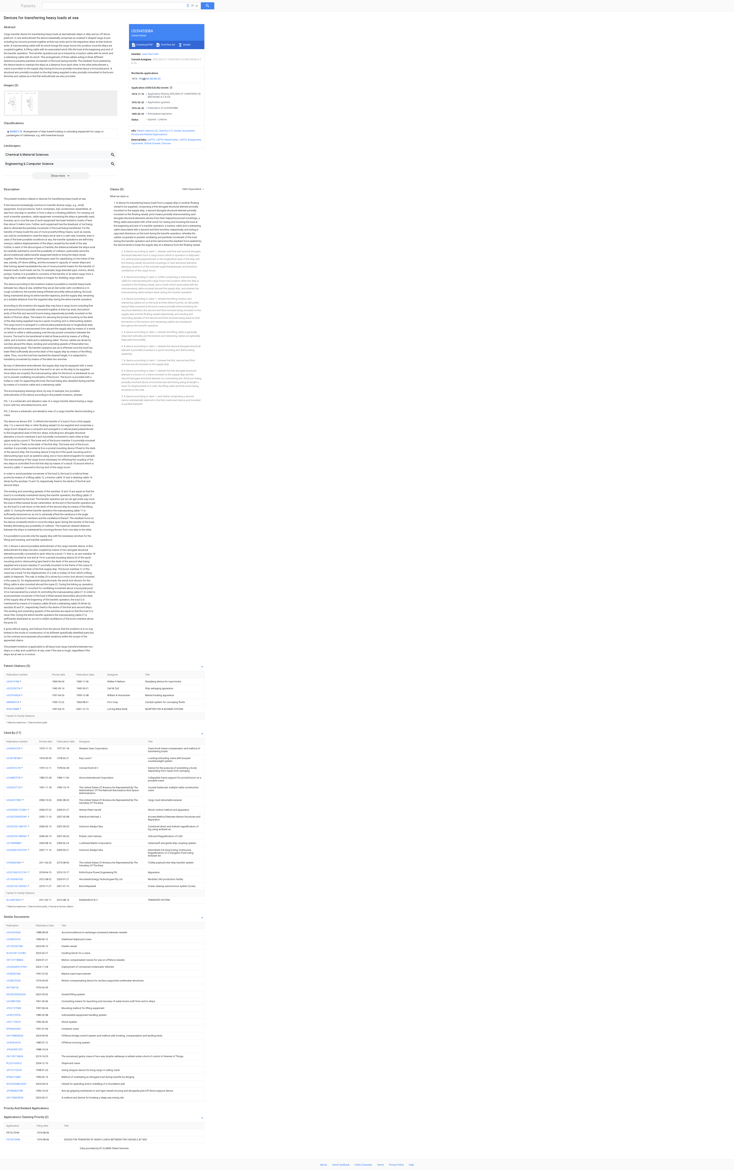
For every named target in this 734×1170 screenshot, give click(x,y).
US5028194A (13, 973)
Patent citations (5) (147, 130)
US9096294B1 (14, 862)
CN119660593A (14, 1097)
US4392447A (13, 1042)
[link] (60, 133)
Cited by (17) (166, 130)
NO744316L (12, 987)
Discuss (166, 143)
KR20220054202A (16, 994)
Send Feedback (341, 1164)
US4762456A (13, 932)
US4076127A (13, 767)
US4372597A (13, 1015)
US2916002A (13, 695)
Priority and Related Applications (149, 134)
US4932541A (13, 939)
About (323, 1164)
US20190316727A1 (17, 872)
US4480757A (13, 777)
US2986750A (13, 1001)
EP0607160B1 (13, 1077)
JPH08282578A (14, 1090)
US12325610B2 (14, 946)
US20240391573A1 (16, 966)
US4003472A (13, 748)
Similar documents (184, 130)
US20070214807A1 (17, 826)
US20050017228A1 (17, 809)
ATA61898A (13, 709)
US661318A (13, 681)
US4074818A (13, 758)
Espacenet (137, 143)
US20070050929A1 (17, 816)
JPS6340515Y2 (14, 1049)
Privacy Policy (396, 1164)
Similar (187, 44)
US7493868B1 (14, 843)
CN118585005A (14, 1035)
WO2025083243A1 (16, 1083)
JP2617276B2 (13, 1008)
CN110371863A (14, 1056)
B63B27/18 (16, 131)
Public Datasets (363, 1164)
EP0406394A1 (13, 1028)
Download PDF (144, 44)
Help (411, 1164)
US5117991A (13, 1021)
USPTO (151, 139)
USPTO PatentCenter (167, 139)
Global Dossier (152, 143)
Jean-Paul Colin (150, 54)
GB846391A (13, 702)
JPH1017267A (14, 1070)
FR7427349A (13, 1139)
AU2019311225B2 (16, 953)
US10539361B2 (14, 879)
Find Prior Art (167, 44)
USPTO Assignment (190, 139)
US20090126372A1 (17, 850)
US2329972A (13, 688)
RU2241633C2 (14, 1063)
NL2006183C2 (14, 899)
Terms (380, 1164)
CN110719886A (14, 959)
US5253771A (13, 787)
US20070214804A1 (17, 836)
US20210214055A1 (17, 886)
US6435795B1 (14, 800)
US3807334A (13, 980)
